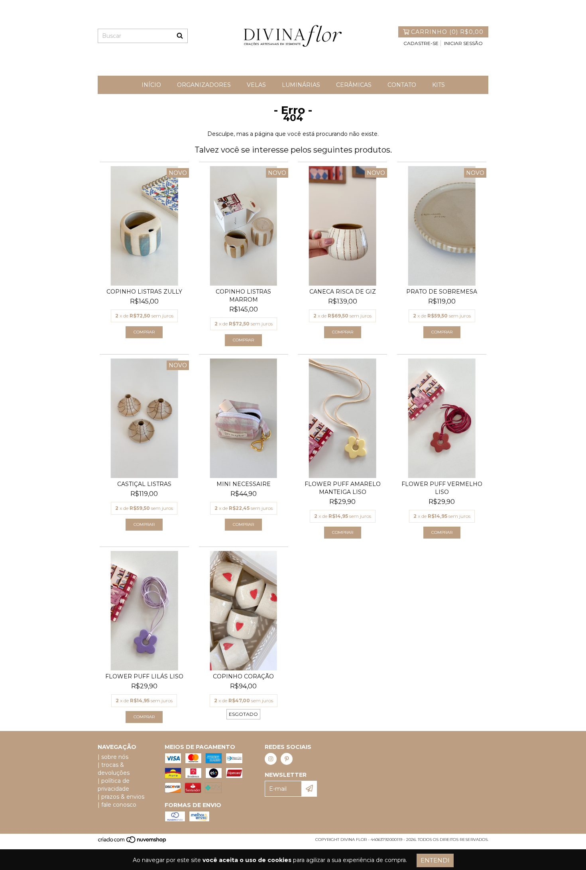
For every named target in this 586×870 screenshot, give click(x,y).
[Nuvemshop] (132, 842)
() (447, 31)
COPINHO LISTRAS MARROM (243, 295)
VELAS (256, 84)
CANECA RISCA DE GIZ (342, 291)
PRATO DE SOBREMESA (441, 291)
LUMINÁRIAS (301, 84)
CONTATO (401, 84)
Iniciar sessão (463, 43)
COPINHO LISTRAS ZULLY (144, 291)
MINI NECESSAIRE (243, 484)
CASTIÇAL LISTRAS (144, 484)
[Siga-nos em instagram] (271, 759)
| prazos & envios (121, 796)
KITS (438, 84)
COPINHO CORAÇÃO (243, 676)
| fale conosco (117, 804)
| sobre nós (113, 756)
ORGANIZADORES (204, 84)
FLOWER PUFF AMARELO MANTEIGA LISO (343, 488)
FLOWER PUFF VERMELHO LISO (441, 488)
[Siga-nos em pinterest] (287, 759)
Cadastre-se (421, 43)
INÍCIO (151, 84)
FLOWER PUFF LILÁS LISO (144, 676)
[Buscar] (180, 36)
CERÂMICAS (354, 84)
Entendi (435, 860)
